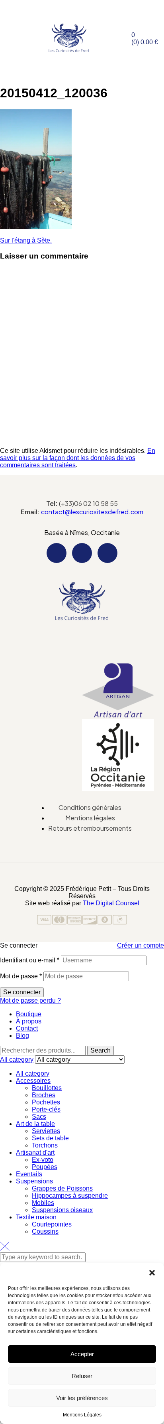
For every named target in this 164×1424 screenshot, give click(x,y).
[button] (152, 1273)
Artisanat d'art (35, 1152)
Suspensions (34, 1181)
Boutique (28, 1014)
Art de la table (35, 1123)
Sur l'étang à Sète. (26, 240)
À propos (28, 1021)
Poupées (44, 1166)
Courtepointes (52, 1224)
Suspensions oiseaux (62, 1210)
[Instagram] (82, 553)
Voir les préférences (82, 1397)
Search (100, 1050)
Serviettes (46, 1131)
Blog (22, 1035)
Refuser (82, 1376)
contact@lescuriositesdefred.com (92, 512)
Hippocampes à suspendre (70, 1195)
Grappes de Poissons (62, 1188)
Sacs (39, 1116)
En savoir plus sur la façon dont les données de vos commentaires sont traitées (77, 457)
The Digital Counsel (111, 903)
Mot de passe (21, 976)
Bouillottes (47, 1087)
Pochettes (46, 1102)
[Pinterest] (107, 553)
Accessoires (33, 1080)
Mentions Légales (82, 1415)
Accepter (82, 1354)
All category (32, 1073)
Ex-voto (42, 1159)
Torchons (45, 1145)
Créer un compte (140, 945)
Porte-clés (46, 1109)
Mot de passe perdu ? (30, 1000)
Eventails (29, 1174)
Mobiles (43, 1202)
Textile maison (36, 1217)
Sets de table (50, 1138)
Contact (27, 1028)
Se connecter (22, 992)
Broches (43, 1095)
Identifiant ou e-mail (29, 960)
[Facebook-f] (56, 553)
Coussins (45, 1231)
